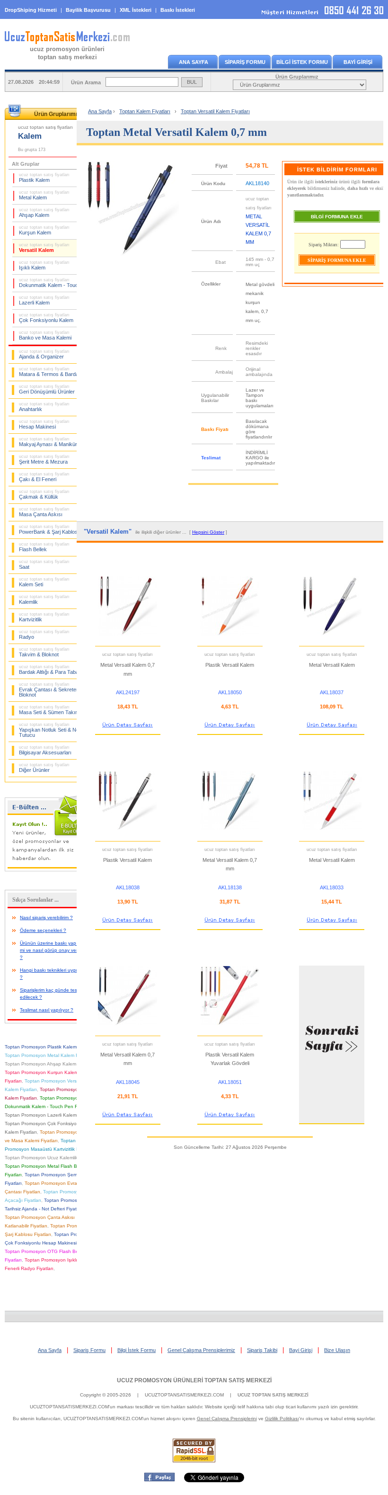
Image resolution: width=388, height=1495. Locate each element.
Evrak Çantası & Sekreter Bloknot (48, 690)
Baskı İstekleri (177, 10)
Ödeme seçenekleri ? (43, 930)
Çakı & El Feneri (44, 477)
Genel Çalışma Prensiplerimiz (201, 1350)
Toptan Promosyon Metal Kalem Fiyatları (49, 1055)
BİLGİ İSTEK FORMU (302, 62)
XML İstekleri (135, 10)
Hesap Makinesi (44, 424)
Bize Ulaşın (337, 1350)
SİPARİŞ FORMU (245, 62)
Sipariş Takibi (262, 1350)
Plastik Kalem (44, 177)
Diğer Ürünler (44, 767)
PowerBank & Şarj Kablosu (49, 529)
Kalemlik (44, 599)
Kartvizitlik (44, 617)
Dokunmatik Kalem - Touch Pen (55, 283)
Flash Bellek (44, 547)
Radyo (44, 634)
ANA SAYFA (193, 62)
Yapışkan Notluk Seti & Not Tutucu (49, 730)
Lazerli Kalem (44, 300)
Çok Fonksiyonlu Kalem (46, 318)
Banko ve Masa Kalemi (45, 335)
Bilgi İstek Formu (136, 1350)
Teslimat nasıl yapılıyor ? (46, 1009)
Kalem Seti (44, 582)
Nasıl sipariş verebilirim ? (46, 917)
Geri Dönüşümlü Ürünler (47, 389)
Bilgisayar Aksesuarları (45, 750)
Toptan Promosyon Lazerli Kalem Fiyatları (50, 1115)
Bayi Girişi (300, 1350)
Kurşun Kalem (44, 230)
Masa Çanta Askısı (44, 512)
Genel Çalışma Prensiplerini (227, 1418)
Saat (44, 564)
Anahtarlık (44, 407)
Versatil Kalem (44, 247)
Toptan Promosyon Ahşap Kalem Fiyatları (50, 1063)
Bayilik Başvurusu (88, 10)
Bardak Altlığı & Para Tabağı (51, 669)
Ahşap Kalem (44, 212)
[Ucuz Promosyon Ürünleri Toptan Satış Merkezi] (67, 42)
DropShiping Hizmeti (31, 10)
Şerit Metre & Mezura (44, 459)
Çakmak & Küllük (44, 494)
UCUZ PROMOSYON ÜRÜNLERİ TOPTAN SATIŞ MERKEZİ (194, 1380)
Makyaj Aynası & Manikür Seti (53, 442)
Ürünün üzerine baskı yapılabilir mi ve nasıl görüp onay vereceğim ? (56, 950)
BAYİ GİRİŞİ (358, 62)
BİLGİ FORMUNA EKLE (337, 216)
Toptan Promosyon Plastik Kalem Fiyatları (50, 1046)
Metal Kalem (44, 195)
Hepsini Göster (208, 532)
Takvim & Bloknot (44, 652)
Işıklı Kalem (44, 265)
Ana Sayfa (100, 111)
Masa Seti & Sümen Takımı (50, 710)
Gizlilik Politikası (282, 1418)
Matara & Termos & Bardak (50, 372)
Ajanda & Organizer (44, 354)
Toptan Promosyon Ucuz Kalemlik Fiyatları (50, 1157)
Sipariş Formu (89, 1350)
